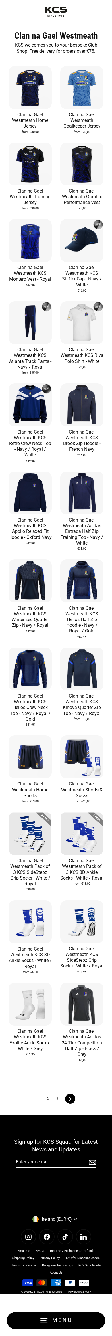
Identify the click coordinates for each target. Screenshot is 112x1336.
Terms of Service (24, 1265)
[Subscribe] (91, 1162)
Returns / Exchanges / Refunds (72, 1251)
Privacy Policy (50, 1258)
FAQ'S (40, 1251)
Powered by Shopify (79, 1291)
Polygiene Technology (57, 1265)
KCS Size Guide (89, 1265)
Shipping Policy (23, 1258)
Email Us (24, 1251)
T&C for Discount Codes (82, 1258)
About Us (56, 1272)
